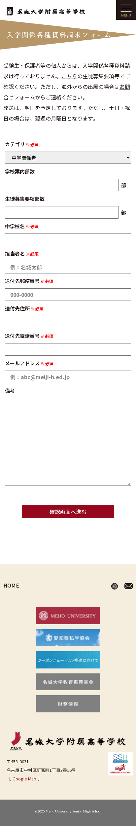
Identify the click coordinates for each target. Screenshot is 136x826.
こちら (69, 76)
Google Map (24, 778)
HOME (11, 585)
